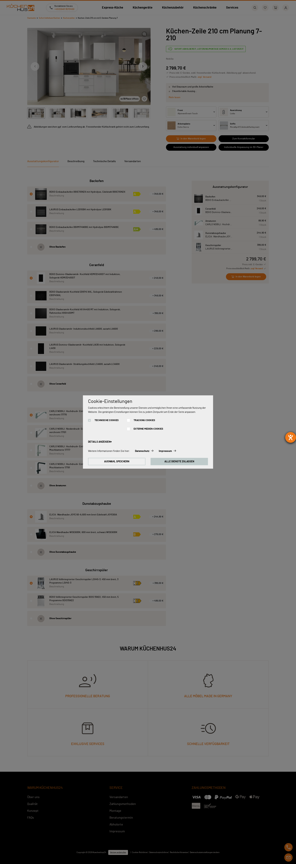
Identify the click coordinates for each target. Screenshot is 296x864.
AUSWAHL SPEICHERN (116, 461)
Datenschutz (142, 451)
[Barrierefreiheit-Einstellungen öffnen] (290, 437)
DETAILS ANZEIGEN (99, 442)
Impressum (165, 451)
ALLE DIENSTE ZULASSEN (179, 461)
